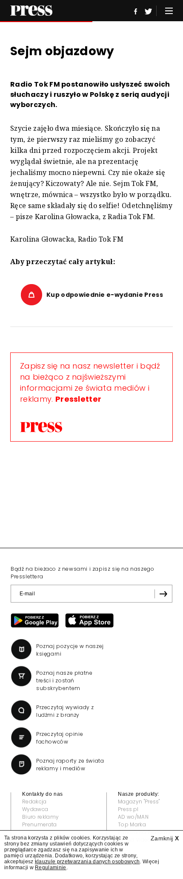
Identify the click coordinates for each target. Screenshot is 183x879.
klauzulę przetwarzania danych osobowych (87, 862)
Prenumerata (39, 824)
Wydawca (35, 809)
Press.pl (128, 809)
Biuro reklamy (40, 816)
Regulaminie (50, 868)
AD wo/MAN (133, 816)
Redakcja (34, 801)
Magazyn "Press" (139, 801)
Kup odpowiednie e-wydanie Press (104, 294)
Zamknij (165, 838)
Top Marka (132, 824)
